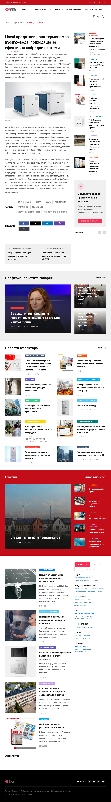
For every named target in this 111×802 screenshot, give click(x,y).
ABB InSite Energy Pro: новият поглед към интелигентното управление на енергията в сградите (97, 44)
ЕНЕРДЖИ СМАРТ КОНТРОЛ (85, 586)
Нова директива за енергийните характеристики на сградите (38, 429)
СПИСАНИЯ (92, 95)
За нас (7, 791)
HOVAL (48, 202)
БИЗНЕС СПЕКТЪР (81, 624)
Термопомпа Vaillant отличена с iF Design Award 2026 (96, 64)
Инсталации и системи (35, 23)
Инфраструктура (73, 9)
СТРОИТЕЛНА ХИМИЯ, (81, 580)
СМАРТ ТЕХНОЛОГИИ (96, 116)
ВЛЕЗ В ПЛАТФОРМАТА (89, 221)
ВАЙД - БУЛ (78, 643)
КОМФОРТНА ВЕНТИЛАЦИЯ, (83, 616)
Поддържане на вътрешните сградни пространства (96, 544)
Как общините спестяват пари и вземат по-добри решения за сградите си (91, 429)
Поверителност (56, 791)
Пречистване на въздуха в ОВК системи (94, 503)
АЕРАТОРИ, (86, 635)
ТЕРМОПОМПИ (61, 202)
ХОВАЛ (38, 202)
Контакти (68, 791)
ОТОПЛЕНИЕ (23, 207)
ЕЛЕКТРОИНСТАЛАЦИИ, (82, 589)
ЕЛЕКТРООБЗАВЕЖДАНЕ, (82, 602)
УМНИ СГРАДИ (83, 447)
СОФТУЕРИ (92, 512)
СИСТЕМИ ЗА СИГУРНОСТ (49, 611)
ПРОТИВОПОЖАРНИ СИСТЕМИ (88, 380)
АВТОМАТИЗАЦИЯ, (80, 605)
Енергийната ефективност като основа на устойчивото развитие (90, 364)
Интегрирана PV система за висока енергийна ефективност (37, 408)
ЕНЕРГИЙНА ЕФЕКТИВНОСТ (29, 212)
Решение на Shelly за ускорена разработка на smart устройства (55, 655)
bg (104, 2)
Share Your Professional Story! (16, 2)
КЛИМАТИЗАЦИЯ (24, 202)
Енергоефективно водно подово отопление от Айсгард (19, 256)
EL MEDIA (28, 794)
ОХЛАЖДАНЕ (37, 207)
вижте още (101, 348)
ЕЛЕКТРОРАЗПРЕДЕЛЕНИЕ (87, 400)
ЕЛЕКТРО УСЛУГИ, (98, 589)
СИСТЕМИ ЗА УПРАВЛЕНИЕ (35, 356)
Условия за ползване (41, 791)
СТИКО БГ (78, 632)
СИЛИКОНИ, (95, 580)
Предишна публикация (21, 248)
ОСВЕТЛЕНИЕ (93, 75)
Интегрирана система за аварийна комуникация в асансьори (52, 620)
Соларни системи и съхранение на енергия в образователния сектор (52, 691)
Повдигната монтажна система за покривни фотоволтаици (51, 578)
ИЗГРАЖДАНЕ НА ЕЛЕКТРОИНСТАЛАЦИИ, (88, 591)
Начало (7, 23)
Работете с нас (26, 791)
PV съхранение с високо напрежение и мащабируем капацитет (37, 455)
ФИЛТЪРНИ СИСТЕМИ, (82, 638)
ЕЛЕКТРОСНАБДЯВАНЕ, (82, 600)
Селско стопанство (92, 9)
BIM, (87, 627)
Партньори (90, 569)
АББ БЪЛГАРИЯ (80, 597)
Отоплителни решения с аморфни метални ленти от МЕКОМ (54, 256)
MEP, (91, 627)
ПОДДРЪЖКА (93, 538)
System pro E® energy (86, 405)
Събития (98, 564)
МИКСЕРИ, (78, 635)
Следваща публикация (55, 248)
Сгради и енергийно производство (35, 538)
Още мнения (101, 278)
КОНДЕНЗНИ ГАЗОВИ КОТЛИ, (84, 613)
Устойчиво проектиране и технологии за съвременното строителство (94, 103)
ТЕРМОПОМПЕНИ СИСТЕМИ (55, 212)
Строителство (55, 9)
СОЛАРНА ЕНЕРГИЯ (32, 400)
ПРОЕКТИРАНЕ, (79, 627)
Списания (15, 791)
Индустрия (25, 9)
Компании (82, 564)
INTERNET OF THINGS (47, 647)
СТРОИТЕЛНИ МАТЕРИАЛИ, (83, 578)
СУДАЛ (77, 575)
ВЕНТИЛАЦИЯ (93, 157)
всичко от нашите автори (95, 477)
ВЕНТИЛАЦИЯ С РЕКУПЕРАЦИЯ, (85, 618)
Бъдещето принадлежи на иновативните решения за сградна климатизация (35, 318)
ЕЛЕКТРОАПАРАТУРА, (81, 646)
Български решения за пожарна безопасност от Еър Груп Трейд (90, 388)
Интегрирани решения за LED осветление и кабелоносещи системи (94, 144)
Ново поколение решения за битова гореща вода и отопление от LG (38, 388)
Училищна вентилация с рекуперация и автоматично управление (94, 166)
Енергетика (40, 9)
